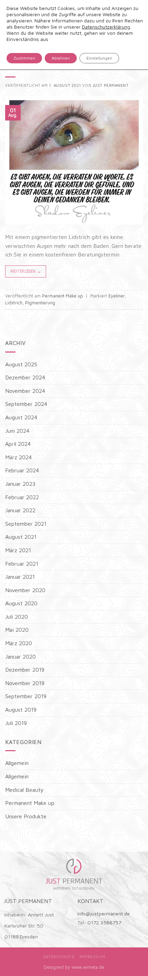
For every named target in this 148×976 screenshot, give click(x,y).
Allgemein (17, 763)
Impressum (92, 956)
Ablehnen (61, 58)
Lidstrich (13, 302)
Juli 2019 (16, 723)
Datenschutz (59, 956)
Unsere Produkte (25, 816)
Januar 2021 (20, 577)
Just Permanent (111, 85)
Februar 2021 (21, 563)
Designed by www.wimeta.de (74, 967)
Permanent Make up (62, 295)
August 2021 (20, 537)
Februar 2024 (22, 470)
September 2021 (25, 524)
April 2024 (18, 444)
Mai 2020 (17, 630)
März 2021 (18, 550)
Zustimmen (24, 58)
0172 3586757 (104, 922)
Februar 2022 (22, 497)
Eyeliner (116, 295)
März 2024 (18, 457)
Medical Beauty (24, 790)
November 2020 (25, 590)
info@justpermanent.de (103, 913)
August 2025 (21, 364)
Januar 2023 (20, 484)
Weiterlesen (25, 271)
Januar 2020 (20, 656)
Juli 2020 (16, 616)
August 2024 (21, 417)
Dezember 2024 (25, 377)
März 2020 (18, 643)
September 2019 (25, 696)
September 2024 (26, 404)
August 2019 (20, 709)
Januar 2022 (20, 510)
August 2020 (21, 603)
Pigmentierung (40, 302)
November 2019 (24, 683)
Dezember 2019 (24, 670)
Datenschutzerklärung (106, 27)
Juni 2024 (17, 431)
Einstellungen (99, 58)
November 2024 (25, 391)
